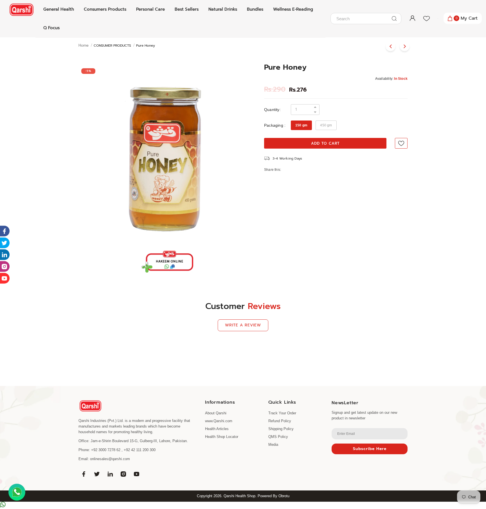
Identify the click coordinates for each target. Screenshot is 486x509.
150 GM (301, 125)
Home (83, 45)
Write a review (243, 325)
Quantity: (272, 109)
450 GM (326, 125)
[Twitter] (97, 474)
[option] (167, 153)
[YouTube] (136, 474)
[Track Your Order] (435, 18)
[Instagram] (123, 474)
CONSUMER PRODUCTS (112, 45)
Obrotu (283, 496)
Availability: (384, 79)
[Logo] (21, 10)
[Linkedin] (110, 474)
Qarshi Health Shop (239, 496)
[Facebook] (83, 474)
